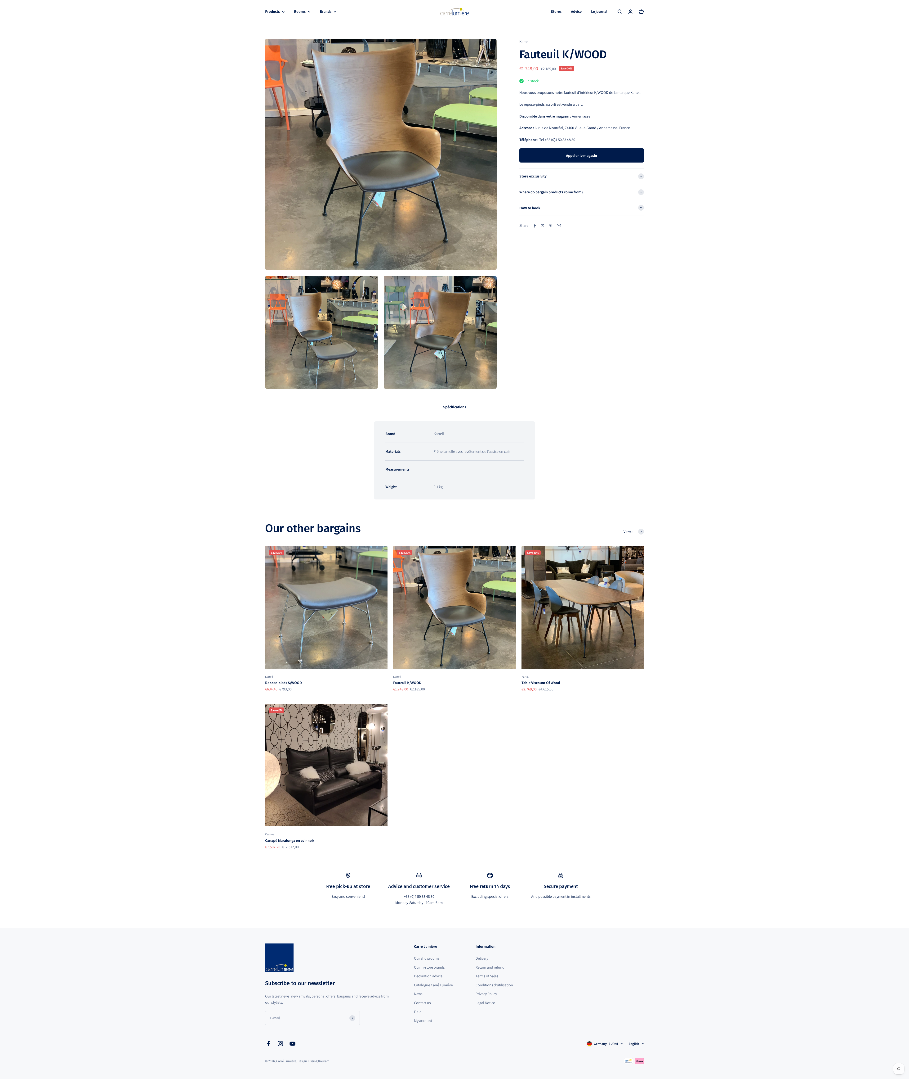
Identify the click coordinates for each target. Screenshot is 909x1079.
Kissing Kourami (319, 1061)
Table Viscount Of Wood (540, 682)
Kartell (524, 41)
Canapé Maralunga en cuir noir (289, 840)
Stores (556, 11)
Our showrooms (426, 958)
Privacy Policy (486, 993)
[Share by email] (559, 226)
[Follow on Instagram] (280, 1043)
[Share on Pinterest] (551, 226)
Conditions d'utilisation (494, 985)
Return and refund (490, 967)
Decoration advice (428, 976)
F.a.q (418, 1011)
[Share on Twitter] (543, 226)
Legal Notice (485, 1002)
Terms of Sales (487, 976)
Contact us (422, 1002)
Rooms (300, 11)
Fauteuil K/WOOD (407, 682)
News (418, 993)
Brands (325, 11)
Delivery (482, 958)
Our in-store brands (429, 967)
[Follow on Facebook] (268, 1043)
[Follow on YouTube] (292, 1043)
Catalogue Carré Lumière (433, 985)
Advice (576, 11)
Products (272, 11)
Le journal (599, 11)
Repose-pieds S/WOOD (283, 682)
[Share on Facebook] (535, 226)
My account (423, 1020)
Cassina (269, 834)
